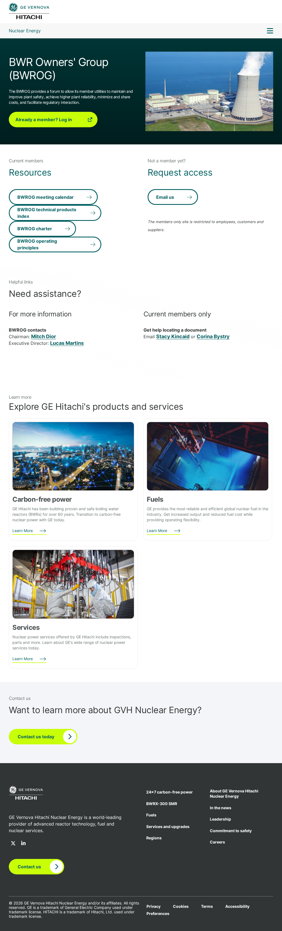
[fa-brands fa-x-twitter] (13, 843)
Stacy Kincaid (172, 336)
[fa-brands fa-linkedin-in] (23, 843)
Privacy (154, 906)
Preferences (158, 913)
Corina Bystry (213, 336)
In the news (220, 807)
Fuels (151, 815)
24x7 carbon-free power (169, 792)
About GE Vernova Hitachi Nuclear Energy (234, 793)
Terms (207, 906)
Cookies (181, 906)
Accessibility (237, 906)
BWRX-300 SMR (161, 803)
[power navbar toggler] (270, 31)
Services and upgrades (167, 826)
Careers (217, 842)
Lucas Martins (67, 343)
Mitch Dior (43, 336)
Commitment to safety (231, 830)
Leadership (220, 819)
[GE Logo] (29, 11)
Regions (154, 837)
